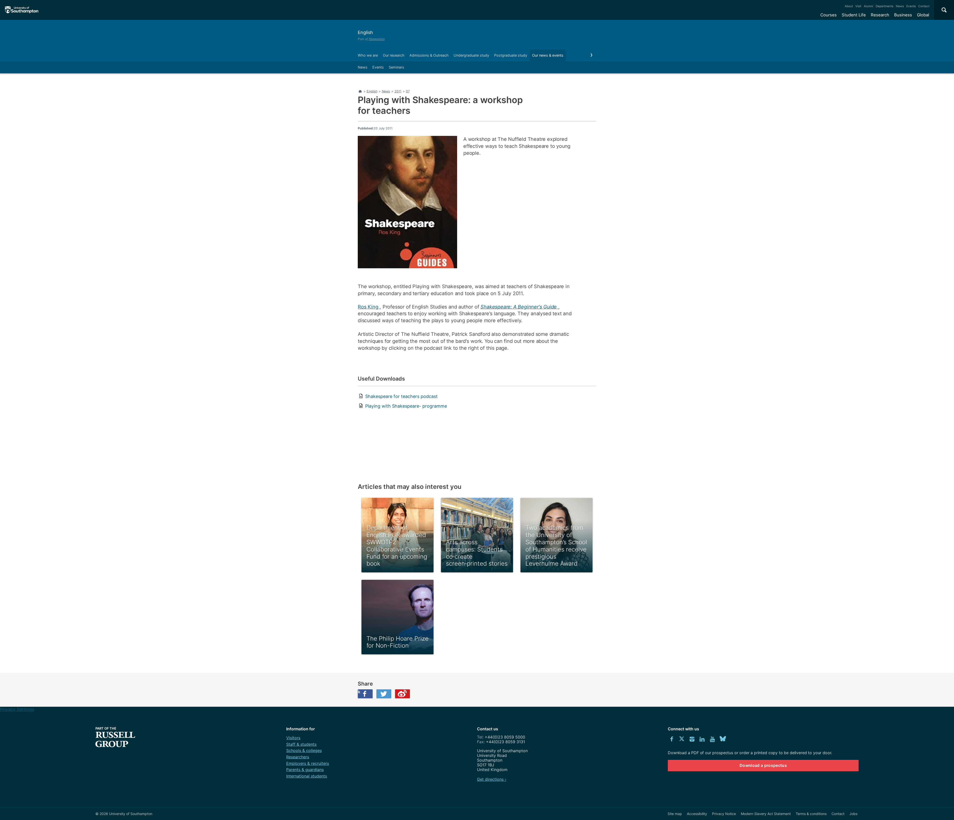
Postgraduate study (510, 55)
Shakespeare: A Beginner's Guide (519, 307)
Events (911, 6)
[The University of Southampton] (21, 10)
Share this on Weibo (402, 693)
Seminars (396, 67)
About (849, 6)
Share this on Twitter (383, 693)
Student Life (854, 14)
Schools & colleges (304, 750)
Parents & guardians (305, 769)
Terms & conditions (811, 814)
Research (880, 14)
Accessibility (697, 814)
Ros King (369, 307)
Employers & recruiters (307, 763)
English (365, 32)
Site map (675, 814)
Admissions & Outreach (429, 55)
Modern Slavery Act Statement (766, 814)
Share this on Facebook (359, 691)
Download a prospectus (763, 765)
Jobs (853, 814)
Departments (884, 6)
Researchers (297, 756)
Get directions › (491, 779)
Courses (828, 14)
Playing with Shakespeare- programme (406, 406)
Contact (923, 6)
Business (903, 14)
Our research (393, 55)
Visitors (293, 737)
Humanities (377, 39)
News (900, 6)
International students (306, 776)
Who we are (368, 55)
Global (923, 14)
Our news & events (547, 55)
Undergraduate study (471, 55)
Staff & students (301, 744)
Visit (858, 6)
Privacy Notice (724, 814)
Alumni (868, 6)
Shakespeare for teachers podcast (401, 396)
